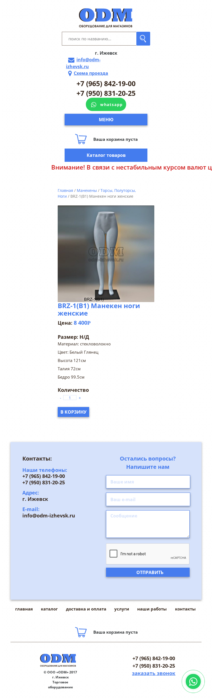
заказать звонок (153, 673)
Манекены (87, 190)
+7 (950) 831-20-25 (106, 93)
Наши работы (152, 609)
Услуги (121, 609)
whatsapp (111, 104)
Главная (65, 190)
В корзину (73, 412)
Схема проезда (91, 73)
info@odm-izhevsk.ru (83, 63)
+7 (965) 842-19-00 (106, 83)
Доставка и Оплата (86, 609)
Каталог (49, 609)
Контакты (185, 609)
